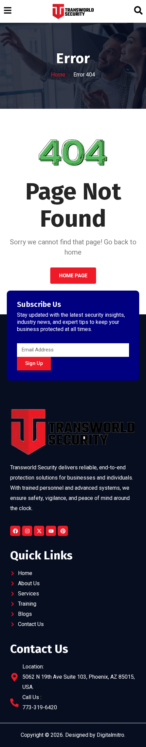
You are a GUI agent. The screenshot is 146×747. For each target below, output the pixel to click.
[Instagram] (27, 531)
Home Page (73, 276)
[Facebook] (15, 531)
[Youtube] (51, 531)
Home (58, 74)
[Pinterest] (63, 531)
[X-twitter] (39, 531)
